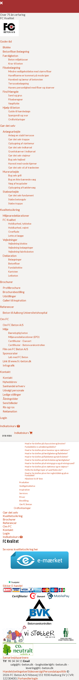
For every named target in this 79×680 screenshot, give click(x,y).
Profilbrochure (11, 287)
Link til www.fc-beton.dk (17, 361)
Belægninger (14, 259)
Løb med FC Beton (18, 357)
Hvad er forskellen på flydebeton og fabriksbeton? (46, 457)
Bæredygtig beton (18, 332)
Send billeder (10, 403)
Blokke (7, 47)
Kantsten (13, 271)
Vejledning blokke (17, 243)
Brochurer (9, 519)
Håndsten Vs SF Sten (34, 479)
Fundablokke (15, 267)
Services (23, 493)
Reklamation (10, 411)
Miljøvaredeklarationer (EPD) (24, 337)
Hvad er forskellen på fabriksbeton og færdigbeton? (47, 460)
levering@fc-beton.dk (39, 668)
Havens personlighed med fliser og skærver (31, 87)
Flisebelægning (11, 67)
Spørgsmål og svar (18, 115)
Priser (22, 497)
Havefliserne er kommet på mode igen (28, 75)
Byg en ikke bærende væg (22, 179)
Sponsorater (10, 353)
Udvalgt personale (13, 390)
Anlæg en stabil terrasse (21, 135)
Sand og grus (15, 95)
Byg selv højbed (16, 159)
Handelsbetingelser (15, 671)
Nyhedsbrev (10, 381)
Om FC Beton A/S (13, 325)
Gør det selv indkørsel (20, 147)
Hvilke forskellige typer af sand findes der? (43, 470)
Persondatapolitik (54, 671)
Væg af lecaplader (17, 183)
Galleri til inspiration (14, 300)
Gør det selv (10, 512)
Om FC (7, 526)
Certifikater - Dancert (19, 341)
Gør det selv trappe (18, 139)
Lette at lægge (16, 235)
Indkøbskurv (11, 536)
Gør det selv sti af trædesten (23, 167)
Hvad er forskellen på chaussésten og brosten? (45, 443)
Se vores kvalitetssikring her (20, 549)
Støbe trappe (15, 203)
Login (6, 533)
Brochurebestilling (13, 292)
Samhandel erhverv (14, 386)
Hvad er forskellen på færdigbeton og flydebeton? (46, 453)
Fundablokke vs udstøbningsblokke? (40, 447)
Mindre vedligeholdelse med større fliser (29, 71)
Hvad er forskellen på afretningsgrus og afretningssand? (50, 463)
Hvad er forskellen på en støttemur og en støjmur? (46, 467)
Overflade (13, 231)
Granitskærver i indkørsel (21, 151)
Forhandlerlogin (28, 678)
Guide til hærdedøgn (19, 111)
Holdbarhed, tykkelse (19, 223)
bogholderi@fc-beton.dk (51, 664)
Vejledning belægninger (20, 247)
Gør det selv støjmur (19, 155)
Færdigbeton (10, 55)
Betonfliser (14, 263)
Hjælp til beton (11, 107)
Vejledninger (10, 239)
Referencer (10, 523)
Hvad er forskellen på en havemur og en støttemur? (47, 450)
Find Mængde (11, 91)
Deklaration (10, 255)
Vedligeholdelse (27, 486)
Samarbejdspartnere (15, 657)
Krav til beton (15, 63)
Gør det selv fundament (21, 195)
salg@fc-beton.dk (22, 664)
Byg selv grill (14, 175)
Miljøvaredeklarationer (16, 215)
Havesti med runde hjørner (22, 163)
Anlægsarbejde (11, 131)
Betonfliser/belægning (16, 51)
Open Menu (7, 436)
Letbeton (13, 275)
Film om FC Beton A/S (15, 349)
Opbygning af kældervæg (21, 187)
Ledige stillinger (12, 394)
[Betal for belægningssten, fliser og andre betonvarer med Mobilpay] (58, 597)
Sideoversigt (35, 671)
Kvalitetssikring (13, 516)
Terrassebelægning (18, 83)
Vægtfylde (13, 103)
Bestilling (23, 500)
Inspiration (24, 489)
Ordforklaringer (16, 119)
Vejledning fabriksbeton (21, 251)
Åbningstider (10, 398)
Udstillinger (9, 296)
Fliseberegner (15, 99)
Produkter (24, 482)
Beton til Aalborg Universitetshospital (25, 312)
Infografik (9, 365)
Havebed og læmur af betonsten (25, 79)
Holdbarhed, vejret (18, 227)
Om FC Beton (25, 504)
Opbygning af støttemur (21, 143)
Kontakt (7, 377)
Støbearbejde (11, 191)
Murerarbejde (11, 171)
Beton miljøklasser (18, 59)
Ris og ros (9, 407)
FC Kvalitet (9, 219)
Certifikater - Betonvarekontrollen (26, 345)
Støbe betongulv (17, 199)
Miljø (5, 329)
